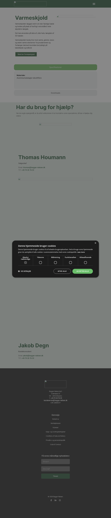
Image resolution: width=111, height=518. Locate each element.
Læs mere (81, 252)
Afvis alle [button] (62, 271)
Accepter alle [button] (83, 271)
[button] (24, 271)
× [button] (95, 243)
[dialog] (55, 259)
